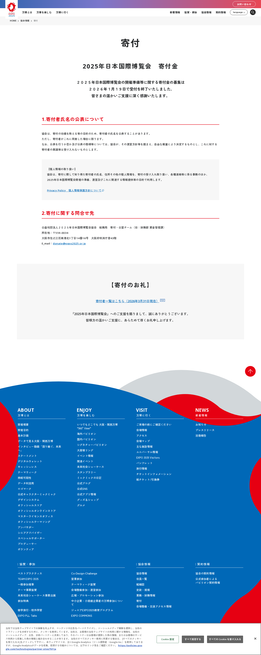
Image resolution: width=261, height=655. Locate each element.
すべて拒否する (193, 639)
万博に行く (62, 12)
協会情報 (206, 12)
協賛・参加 (190, 12)
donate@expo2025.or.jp (69, 243)
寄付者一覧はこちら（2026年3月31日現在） (127, 301)
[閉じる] (255, 639)
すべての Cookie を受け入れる (225, 639)
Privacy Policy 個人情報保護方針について (74, 190)
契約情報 (221, 12)
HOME (13, 20)
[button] (250, 371)
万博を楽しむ (44, 12)
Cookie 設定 (167, 639)
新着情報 (175, 12)
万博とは (27, 12)
